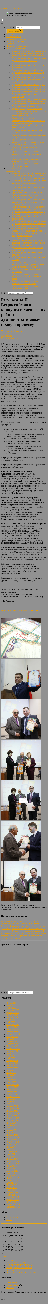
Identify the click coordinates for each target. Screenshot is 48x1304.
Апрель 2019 (12, 1152)
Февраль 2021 (12, 1108)
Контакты (10, 44)
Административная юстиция (25, 144)
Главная (10, 34)
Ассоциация (6, 336)
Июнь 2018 (11, 1166)
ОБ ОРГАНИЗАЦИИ (16, 1263)
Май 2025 (10, 1022)
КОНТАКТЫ (12, 1270)
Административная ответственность (28, 104)
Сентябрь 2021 (13, 1096)
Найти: (4, 293)
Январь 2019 (12, 1159)
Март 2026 (11, 1008)
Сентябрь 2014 (13, 1207)
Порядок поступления (16, 41)
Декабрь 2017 (12, 1178)
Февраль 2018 (12, 1176)
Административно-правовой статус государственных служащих (28, 73)
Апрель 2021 (12, 1106)
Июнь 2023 (11, 1056)
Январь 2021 (12, 1111)
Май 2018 (10, 1168)
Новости (18, 331)
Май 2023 (10, 1058)
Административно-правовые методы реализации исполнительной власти (28, 90)
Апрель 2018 (12, 1171)
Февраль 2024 (12, 1044)
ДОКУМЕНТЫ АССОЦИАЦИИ (21, 1272)
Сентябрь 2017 (13, 1180)
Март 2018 (11, 1173)
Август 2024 (12, 1036)
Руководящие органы (16, 39)
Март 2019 (11, 1154)
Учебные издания (14, 168)
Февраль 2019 (12, 1156)
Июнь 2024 (11, 1039)
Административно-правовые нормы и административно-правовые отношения (29, 60)
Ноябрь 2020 (12, 1116)
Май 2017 (10, 1190)
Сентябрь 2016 (13, 1204)
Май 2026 (10, 1005)
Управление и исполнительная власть (29, 51)
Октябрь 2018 (12, 1164)
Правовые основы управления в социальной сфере (26, 165)
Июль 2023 (11, 1053)
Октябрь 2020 (12, 1118)
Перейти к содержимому (12, 8)
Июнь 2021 (11, 1101)
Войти (9, 1219)
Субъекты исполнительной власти (27, 70)
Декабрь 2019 (12, 1137)
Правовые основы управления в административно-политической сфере (26, 154)
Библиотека (11, 1283)
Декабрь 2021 (12, 1089)
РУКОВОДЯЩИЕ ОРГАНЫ (19, 1265)
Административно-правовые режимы (29, 99)
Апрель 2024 (12, 1041)
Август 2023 (12, 1051)
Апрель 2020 (12, 1130)
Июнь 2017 (11, 1187)
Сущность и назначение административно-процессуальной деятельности (27, 125)
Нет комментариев (9, 338)
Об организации (13, 36)
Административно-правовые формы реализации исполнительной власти (28, 85)
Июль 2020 (11, 1123)
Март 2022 (11, 1082)
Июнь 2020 (11, 1125)
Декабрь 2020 (12, 1113)
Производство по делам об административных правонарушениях (29, 141)
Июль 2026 (11, 1003)
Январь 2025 (12, 1027)
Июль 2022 (11, 1072)
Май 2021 (10, 1104)
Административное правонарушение (29, 101)
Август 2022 (12, 1070)
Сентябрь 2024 (13, 1034)
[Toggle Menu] (2, 23)
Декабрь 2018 (12, 1161)
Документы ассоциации (17, 46)
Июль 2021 (11, 1099)
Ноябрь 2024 (12, 1032)
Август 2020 (12, 1120)
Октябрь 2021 (12, 1094)
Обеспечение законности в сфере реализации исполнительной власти (28, 119)
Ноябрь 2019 (12, 1140)
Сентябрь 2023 (13, 1048)
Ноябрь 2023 (12, 1046)
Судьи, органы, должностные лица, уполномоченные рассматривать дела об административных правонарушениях (29, 112)
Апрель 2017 (12, 1192)
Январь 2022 (12, 1087)
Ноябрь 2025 (12, 1015)
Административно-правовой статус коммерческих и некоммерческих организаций (28, 79)
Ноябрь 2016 (12, 1202)
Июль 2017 (11, 1185)
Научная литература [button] (15, 48)
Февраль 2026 (12, 1010)
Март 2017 (11, 1195)
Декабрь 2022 (12, 1065)
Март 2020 (11, 1132)
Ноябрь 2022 (12, 1068)
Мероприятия (7, 331)
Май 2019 (10, 1149)
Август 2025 (12, 1017)
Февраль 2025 (12, 1024)
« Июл (4, 1256)
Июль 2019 (11, 1144)
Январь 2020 (12, 1135)
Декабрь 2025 (12, 1012)
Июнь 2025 (11, 1020)
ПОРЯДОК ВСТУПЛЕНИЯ (19, 1267)
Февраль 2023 (12, 1063)
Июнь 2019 (11, 1147)
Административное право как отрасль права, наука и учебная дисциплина (29, 54)
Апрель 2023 (12, 1060)
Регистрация (12, 1217)
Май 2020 (10, 1128)
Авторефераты (13, 171)
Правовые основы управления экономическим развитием (25, 160)
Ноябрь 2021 (12, 1092)
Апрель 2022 (12, 1080)
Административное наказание (25, 106)
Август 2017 (12, 1183)
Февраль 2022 (12, 1084)
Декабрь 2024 (12, 1029)
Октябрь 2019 (12, 1142)
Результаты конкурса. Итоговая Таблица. (19, 610)
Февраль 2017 (12, 1197)
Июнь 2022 (11, 1075)
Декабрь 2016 (12, 1199)
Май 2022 (10, 1077)
